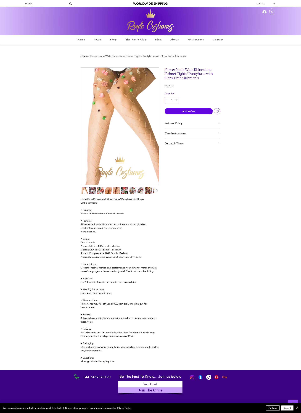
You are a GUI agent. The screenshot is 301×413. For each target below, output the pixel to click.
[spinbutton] (171, 100)
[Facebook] (200, 377)
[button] (266, 3)
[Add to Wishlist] (217, 111)
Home (84, 56)
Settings (273, 408)
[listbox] (266, 3)
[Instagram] (192, 377)
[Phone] (77, 377)
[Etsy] (224, 377)
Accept (287, 408)
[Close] (297, 407)
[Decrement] (167, 100)
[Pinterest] (216, 377)
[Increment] (176, 100)
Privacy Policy (124, 408)
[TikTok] (208, 377)
